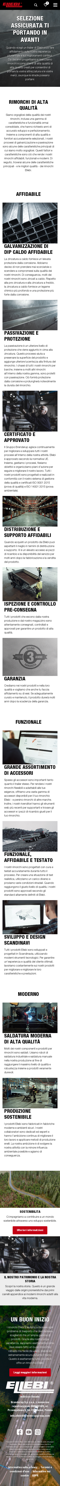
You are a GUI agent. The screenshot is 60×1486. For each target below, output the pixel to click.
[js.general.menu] (55, 5)
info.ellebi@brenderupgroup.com (30, 1416)
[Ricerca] (35, 5)
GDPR (35, 1475)
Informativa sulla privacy (23, 1467)
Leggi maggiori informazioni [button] (30, 1372)
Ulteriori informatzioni (30, 1230)
